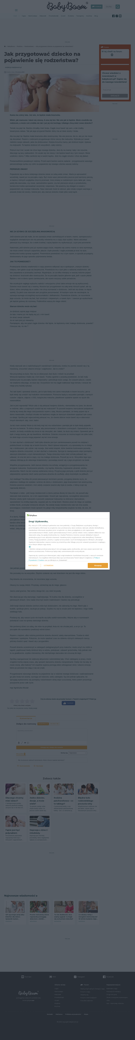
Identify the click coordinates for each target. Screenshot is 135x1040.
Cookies (41, 560)
